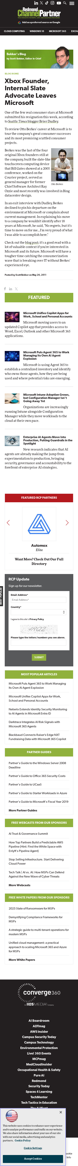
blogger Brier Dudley (33, 121)
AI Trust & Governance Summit (28, 833)
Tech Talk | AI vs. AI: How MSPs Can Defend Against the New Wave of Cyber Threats (36, 874)
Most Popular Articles (39, 674)
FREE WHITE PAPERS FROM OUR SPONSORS (39, 897)
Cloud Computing (14, 31)
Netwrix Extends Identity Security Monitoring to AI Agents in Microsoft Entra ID (38, 711)
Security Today (39, 1086)
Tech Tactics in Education (39, 1102)
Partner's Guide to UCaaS (25, 784)
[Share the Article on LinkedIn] (10, 289)
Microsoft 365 (57, 31)
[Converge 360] (39, 993)
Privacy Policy (37, 619)
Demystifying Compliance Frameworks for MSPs (35, 919)
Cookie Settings (33, 1148)
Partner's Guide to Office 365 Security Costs (37, 776)
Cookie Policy (23, 1140)
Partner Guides (39, 752)
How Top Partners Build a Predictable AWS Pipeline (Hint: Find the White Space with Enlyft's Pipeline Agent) (36, 847)
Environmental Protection (39, 1048)
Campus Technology (39, 1042)
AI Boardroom (39, 1020)
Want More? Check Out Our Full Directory (39, 561)
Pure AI (39, 1075)
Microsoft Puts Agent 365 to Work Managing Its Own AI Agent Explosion (46, 355)
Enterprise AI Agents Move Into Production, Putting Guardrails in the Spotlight (48, 440)
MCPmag (39, 1059)
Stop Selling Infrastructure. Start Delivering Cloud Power (36, 861)
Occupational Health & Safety (39, 1070)
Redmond (39, 1081)
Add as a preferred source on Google (41, 22)
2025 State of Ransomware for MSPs (32, 908)
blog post (31, 242)
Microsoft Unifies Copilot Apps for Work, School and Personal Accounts (47, 315)
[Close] (61, 1112)
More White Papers (22, 960)
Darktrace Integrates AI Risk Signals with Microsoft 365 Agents (34, 724)
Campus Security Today (39, 1037)
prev (8, 522)
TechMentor (39, 1097)
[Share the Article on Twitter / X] (16, 289)
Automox (39, 546)
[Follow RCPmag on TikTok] (47, 3)
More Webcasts (19, 885)
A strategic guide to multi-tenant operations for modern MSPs (39, 932)
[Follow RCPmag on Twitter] (41, 3)
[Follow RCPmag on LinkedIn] (36, 3)
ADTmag (39, 1026)
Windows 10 (37, 31)
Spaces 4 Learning (39, 1091)
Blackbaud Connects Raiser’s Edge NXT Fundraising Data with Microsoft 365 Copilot (37, 737)
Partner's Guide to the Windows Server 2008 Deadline (37, 765)
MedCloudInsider (39, 1064)
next (67, 522)
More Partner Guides (23, 810)
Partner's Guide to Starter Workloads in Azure (38, 793)
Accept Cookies (33, 1159)
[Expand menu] (72, 4)
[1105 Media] (39, 1005)
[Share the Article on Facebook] (4, 289)
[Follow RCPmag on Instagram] (52, 3)
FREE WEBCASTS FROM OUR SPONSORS (39, 822)
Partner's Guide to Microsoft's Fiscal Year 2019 (38, 801)
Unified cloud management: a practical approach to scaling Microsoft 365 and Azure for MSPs (38, 947)
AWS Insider (39, 1031)
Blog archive (14, 44)
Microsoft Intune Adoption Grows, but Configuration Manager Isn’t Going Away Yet (46, 398)
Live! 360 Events (39, 1053)
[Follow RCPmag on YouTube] (59, 3)
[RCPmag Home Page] (39, 10)
